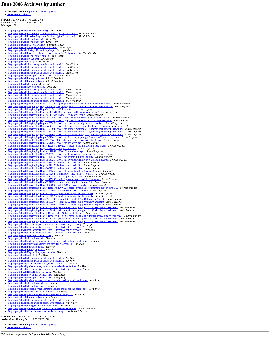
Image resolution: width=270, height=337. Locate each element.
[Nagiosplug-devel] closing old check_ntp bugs (31, 50)
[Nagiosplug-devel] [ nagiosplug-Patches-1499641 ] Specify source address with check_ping (53, 112)
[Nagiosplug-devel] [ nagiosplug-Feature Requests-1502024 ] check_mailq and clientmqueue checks (57, 145)
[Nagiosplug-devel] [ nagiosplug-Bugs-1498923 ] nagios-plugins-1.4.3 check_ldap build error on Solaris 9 (60, 103)
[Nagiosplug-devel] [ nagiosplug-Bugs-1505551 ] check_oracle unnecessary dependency (52, 154)
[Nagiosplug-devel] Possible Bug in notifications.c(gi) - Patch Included (43, 33)
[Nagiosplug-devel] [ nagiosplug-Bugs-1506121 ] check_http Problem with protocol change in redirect (58, 159)
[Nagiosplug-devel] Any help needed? (27, 86)
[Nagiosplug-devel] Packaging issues (26, 78)
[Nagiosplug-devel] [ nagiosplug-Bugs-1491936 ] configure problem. (42, 148)
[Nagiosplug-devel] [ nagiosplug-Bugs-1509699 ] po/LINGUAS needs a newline (48, 185)
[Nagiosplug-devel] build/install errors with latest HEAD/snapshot (40, 244)
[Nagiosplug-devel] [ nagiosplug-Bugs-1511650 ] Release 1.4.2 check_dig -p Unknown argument (56, 199)
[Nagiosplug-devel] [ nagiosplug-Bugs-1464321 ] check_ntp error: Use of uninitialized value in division (59, 126)
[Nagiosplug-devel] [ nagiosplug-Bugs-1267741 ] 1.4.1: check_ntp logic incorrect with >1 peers (55, 140)
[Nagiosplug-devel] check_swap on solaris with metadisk (36, 64)
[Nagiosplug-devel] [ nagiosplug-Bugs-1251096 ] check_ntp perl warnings (45, 143)
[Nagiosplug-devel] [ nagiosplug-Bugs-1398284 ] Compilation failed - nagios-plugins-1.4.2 (53, 173)
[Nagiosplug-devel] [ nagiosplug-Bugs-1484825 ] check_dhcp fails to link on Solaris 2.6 (51, 171)
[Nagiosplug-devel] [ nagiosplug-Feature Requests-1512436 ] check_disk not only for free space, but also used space (65, 215)
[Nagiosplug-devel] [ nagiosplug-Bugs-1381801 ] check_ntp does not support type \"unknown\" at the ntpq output (64, 137)
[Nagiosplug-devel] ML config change (27, 44)
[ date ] (52, 11)
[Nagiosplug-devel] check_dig (23, 84)
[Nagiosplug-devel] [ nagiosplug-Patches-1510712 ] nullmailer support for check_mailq (51, 193)
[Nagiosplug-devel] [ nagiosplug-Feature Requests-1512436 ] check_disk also (46, 213)
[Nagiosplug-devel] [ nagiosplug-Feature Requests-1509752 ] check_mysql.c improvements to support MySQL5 (63, 187)
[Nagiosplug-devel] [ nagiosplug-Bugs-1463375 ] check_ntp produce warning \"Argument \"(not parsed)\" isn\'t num (65, 131)
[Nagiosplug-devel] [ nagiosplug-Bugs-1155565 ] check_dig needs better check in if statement (54, 179)
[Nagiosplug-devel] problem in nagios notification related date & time (42, 266)
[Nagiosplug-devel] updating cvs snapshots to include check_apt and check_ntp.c (48, 241)
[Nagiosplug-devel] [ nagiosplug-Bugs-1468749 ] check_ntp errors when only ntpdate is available (56, 123)
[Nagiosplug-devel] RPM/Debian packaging (30, 272)
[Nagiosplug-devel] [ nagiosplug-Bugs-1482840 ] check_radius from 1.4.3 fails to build (51, 157)
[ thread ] (33, 11)
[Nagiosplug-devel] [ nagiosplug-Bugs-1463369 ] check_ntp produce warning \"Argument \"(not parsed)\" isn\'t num (65, 134)
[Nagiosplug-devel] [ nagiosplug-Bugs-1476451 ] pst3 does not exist (42, 109)
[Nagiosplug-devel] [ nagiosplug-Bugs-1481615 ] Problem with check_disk (45, 162)
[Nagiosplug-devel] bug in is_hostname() (28, 30)
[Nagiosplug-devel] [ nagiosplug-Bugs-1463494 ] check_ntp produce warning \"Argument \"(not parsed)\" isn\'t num (65, 129)
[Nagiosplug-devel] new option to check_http (30, 75)
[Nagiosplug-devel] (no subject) (23, 58)
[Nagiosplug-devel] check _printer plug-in (29, 56)
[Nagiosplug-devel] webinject (22, 61)
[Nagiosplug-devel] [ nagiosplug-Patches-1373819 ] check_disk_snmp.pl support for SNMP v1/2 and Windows (63, 207)
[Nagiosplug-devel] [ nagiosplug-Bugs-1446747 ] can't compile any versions (45, 176)
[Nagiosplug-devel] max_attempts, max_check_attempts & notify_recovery (45, 224)
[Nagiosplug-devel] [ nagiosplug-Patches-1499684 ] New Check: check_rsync (46, 114)
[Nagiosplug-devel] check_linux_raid (26, 39)
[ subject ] (43, 11)
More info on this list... (19, 14)
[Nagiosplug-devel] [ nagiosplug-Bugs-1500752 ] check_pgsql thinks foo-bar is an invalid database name (60, 117)
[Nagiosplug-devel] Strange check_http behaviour (32, 47)
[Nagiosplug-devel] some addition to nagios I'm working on (37, 263)
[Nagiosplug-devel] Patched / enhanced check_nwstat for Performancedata (45, 53)
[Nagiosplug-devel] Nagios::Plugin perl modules (32, 252)
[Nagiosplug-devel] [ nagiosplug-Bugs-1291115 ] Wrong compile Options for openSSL (51, 182)
